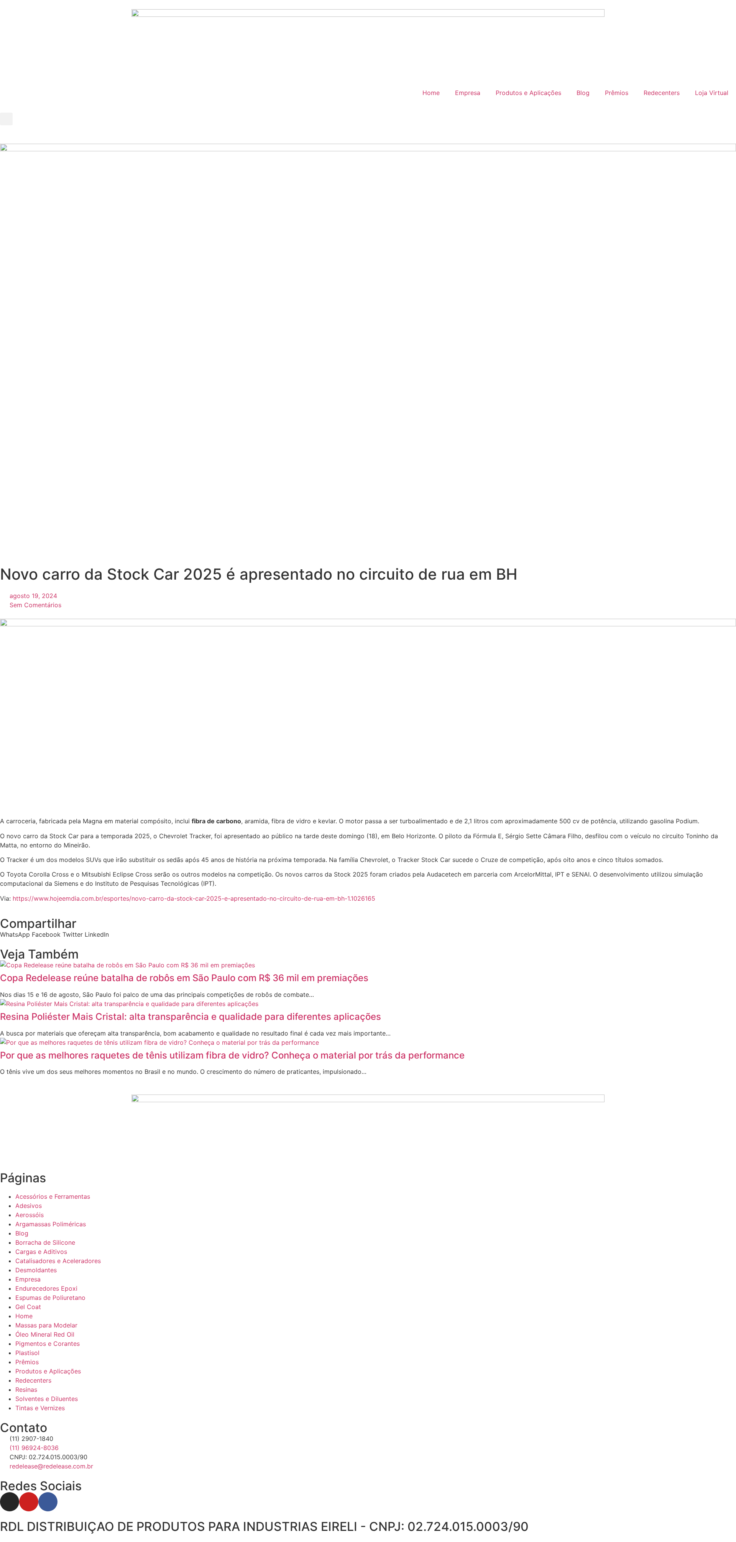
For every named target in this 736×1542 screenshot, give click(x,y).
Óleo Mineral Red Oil (44, 1334)
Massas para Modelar (46, 1325)
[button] (6, 119)
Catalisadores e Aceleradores (58, 1261)
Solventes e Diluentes (46, 1399)
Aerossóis (29, 1215)
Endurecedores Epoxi (46, 1288)
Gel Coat (28, 1307)
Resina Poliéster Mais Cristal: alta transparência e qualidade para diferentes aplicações (190, 1016)
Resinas (26, 1389)
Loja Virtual (711, 93)
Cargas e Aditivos (41, 1251)
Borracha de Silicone (45, 1242)
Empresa (467, 93)
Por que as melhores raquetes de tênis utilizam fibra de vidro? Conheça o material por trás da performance (232, 1055)
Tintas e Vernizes (40, 1408)
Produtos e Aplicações (528, 93)
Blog (583, 93)
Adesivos (28, 1205)
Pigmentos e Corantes (47, 1343)
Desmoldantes (36, 1270)
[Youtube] (28, 1501)
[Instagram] (9, 1501)
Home (431, 93)
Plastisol (27, 1353)
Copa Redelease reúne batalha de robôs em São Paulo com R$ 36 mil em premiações (184, 977)
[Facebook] (48, 1501)
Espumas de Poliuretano (50, 1297)
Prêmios (616, 93)
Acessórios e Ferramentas (52, 1196)
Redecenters (662, 93)
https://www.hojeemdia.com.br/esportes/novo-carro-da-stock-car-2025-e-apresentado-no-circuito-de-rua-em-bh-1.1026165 (194, 898)
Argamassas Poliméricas (50, 1224)
